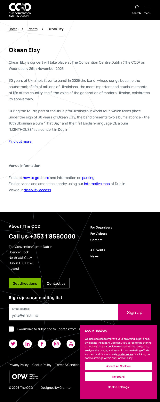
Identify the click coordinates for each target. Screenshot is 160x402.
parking (88, 177)
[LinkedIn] (27, 344)
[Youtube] (71, 344)
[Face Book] (42, 344)
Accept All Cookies (118, 366)
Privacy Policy (18, 364)
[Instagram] (56, 344)
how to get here (36, 177)
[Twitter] (13, 344)
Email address (20, 308)
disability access (37, 189)
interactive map (97, 183)
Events (32, 29)
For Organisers (101, 227)
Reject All (118, 376)
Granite (65, 387)
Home (13, 29)
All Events (97, 249)
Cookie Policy (41, 364)
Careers (96, 239)
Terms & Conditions (69, 364)
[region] (118, 362)
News (94, 256)
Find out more (20, 141)
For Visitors (98, 233)
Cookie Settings (118, 387)
